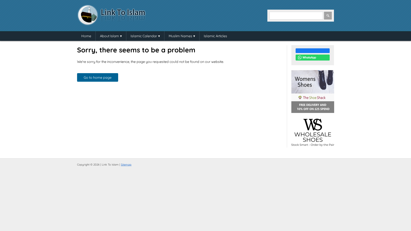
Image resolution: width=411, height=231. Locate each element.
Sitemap (126, 164)
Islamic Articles (215, 36)
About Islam (109, 36)
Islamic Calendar (144, 36)
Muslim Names (180, 36)
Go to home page (98, 77)
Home (86, 36)
